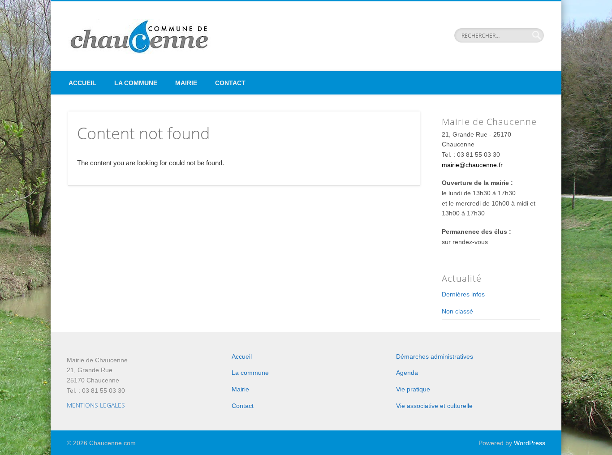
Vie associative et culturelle (434, 405)
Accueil (82, 82)
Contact (230, 82)
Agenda (407, 372)
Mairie (186, 82)
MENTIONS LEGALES (96, 405)
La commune (135, 82)
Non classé (457, 311)
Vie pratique (413, 389)
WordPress (529, 442)
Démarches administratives (434, 356)
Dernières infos (463, 294)
